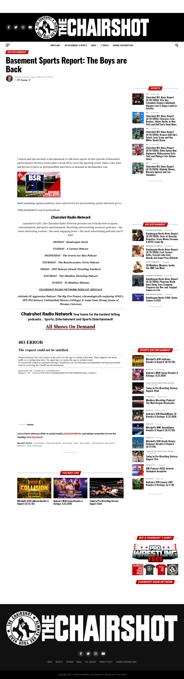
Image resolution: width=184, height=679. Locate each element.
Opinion (69, 661)
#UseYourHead (34, 437)
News (50, 661)
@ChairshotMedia (72, 433)
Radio (93, 45)
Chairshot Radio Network (48, 443)
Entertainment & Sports (76, 45)
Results (59, 661)
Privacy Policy (105, 661)
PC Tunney (22, 80)
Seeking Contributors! (123, 45)
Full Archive (90, 661)
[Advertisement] (92, 6)
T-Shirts (105, 45)
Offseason (98, 443)
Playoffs (110, 443)
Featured (68, 443)
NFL (76, 443)
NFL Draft (85, 443)
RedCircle (30, 424)
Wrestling (55, 45)
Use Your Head (35, 446)
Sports (21, 446)
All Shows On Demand (70, 327)
